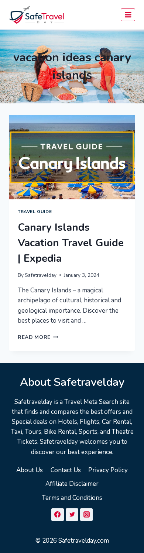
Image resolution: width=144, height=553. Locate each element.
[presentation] (72, 157)
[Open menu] (128, 14)
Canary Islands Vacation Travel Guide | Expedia (71, 242)
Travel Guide (35, 211)
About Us (29, 470)
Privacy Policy (108, 470)
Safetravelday (40, 275)
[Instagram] (86, 514)
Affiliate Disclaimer (72, 484)
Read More (38, 337)
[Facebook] (57, 514)
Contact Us (66, 470)
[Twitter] (72, 514)
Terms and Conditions (72, 498)
